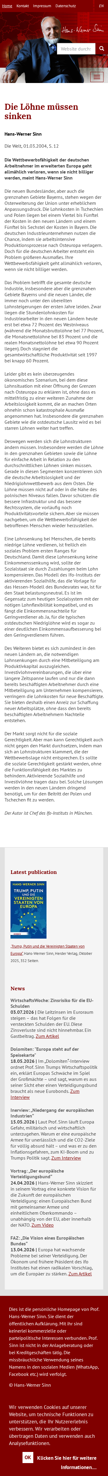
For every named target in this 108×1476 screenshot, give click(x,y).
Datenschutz (66, 5)
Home (7, 5)
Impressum (42, 5)
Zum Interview (66, 1158)
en (101, 5)
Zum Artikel (47, 1036)
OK (28, 1457)
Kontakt (22, 5)
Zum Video (43, 1225)
